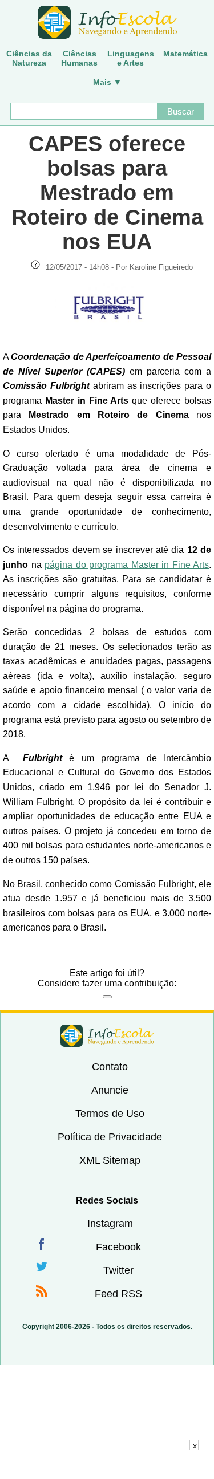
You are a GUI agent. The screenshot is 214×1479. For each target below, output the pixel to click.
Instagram (110, 1223)
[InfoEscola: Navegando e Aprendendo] (107, 23)
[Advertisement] (107, 1464)
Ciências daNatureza (29, 58)
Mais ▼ (107, 82)
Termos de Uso (109, 1113)
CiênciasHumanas (79, 58)
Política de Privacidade (110, 1137)
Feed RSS (118, 1293)
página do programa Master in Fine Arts (127, 565)
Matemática (185, 53)
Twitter (118, 1270)
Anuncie (109, 1090)
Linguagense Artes (130, 58)
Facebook (118, 1247)
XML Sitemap (109, 1160)
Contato (110, 1066)
